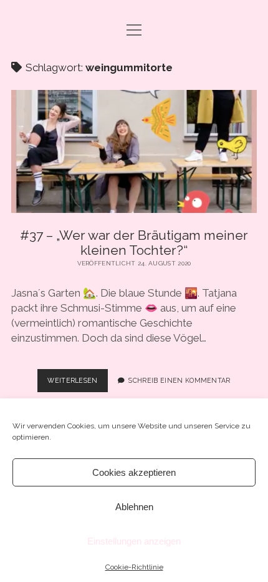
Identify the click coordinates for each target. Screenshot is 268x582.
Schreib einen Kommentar (179, 380)
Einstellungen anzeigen (134, 541)
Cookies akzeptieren (134, 472)
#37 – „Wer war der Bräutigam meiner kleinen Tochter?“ (134, 151)
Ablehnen (134, 506)
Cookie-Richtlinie (134, 567)
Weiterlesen (77, 384)
